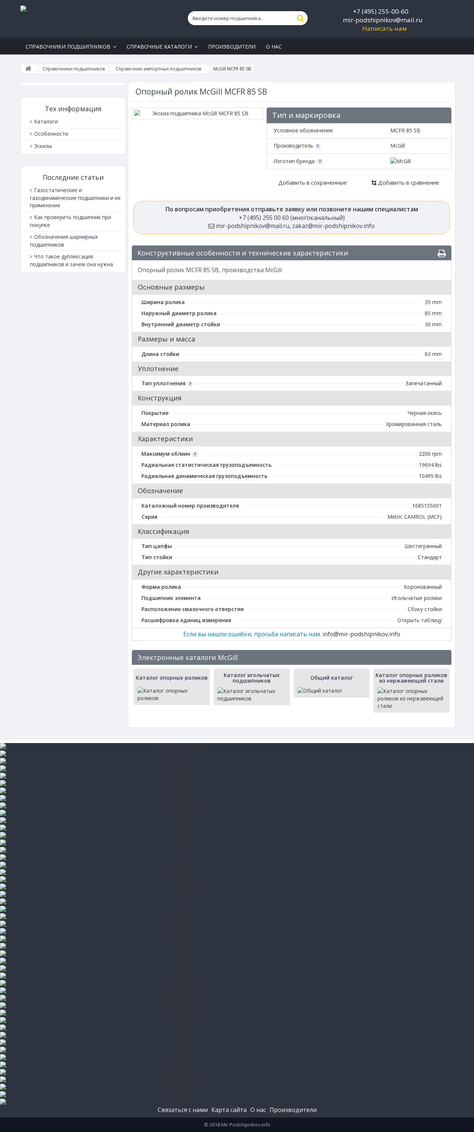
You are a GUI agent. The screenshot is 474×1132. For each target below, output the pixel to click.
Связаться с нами (183, 1110)
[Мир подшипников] (91, 19)
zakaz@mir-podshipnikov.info (333, 226)
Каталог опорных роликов (172, 677)
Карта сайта (229, 1110)
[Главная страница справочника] (28, 68)
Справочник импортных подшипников (158, 69)
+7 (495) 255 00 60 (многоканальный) (292, 218)
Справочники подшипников (74, 69)
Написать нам (384, 28)
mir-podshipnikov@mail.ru (383, 20)
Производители (293, 1110)
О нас (258, 1110)
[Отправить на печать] (442, 253)
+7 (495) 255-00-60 (380, 11)
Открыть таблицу (419, 620)
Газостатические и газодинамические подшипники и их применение (75, 198)
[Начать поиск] (300, 18)
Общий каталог (331, 677)
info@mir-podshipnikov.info (361, 634)
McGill (397, 145)
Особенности (50, 133)
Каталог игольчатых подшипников (252, 678)
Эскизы (42, 145)
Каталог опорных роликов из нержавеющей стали (411, 678)
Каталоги (45, 121)
